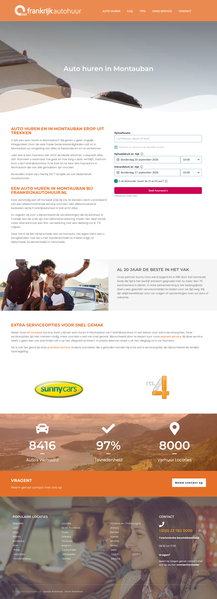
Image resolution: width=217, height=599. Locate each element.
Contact (185, 11)
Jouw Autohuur (74, 591)
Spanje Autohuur (53, 591)
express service (170, 336)
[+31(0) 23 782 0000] (161, 524)
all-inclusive (34, 332)
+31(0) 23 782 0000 (175, 530)
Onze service (162, 11)
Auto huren (111, 11)
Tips (142, 11)
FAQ (130, 11)
